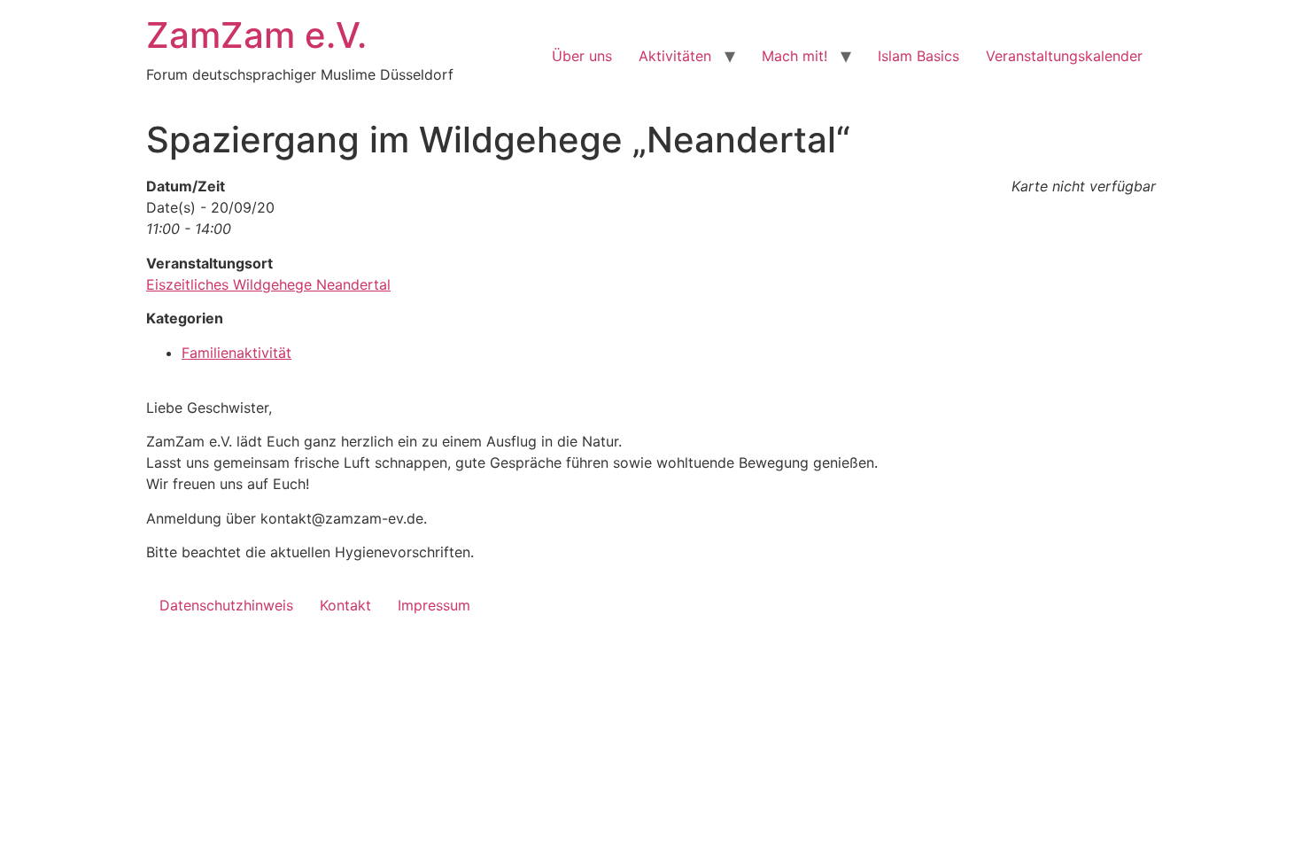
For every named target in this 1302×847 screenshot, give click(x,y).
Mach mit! (794, 56)
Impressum (434, 605)
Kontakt (345, 605)
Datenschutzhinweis (226, 605)
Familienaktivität (236, 352)
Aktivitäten (675, 56)
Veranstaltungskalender (1064, 56)
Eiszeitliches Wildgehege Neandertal (268, 284)
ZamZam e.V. (256, 35)
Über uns (582, 56)
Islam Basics (918, 56)
